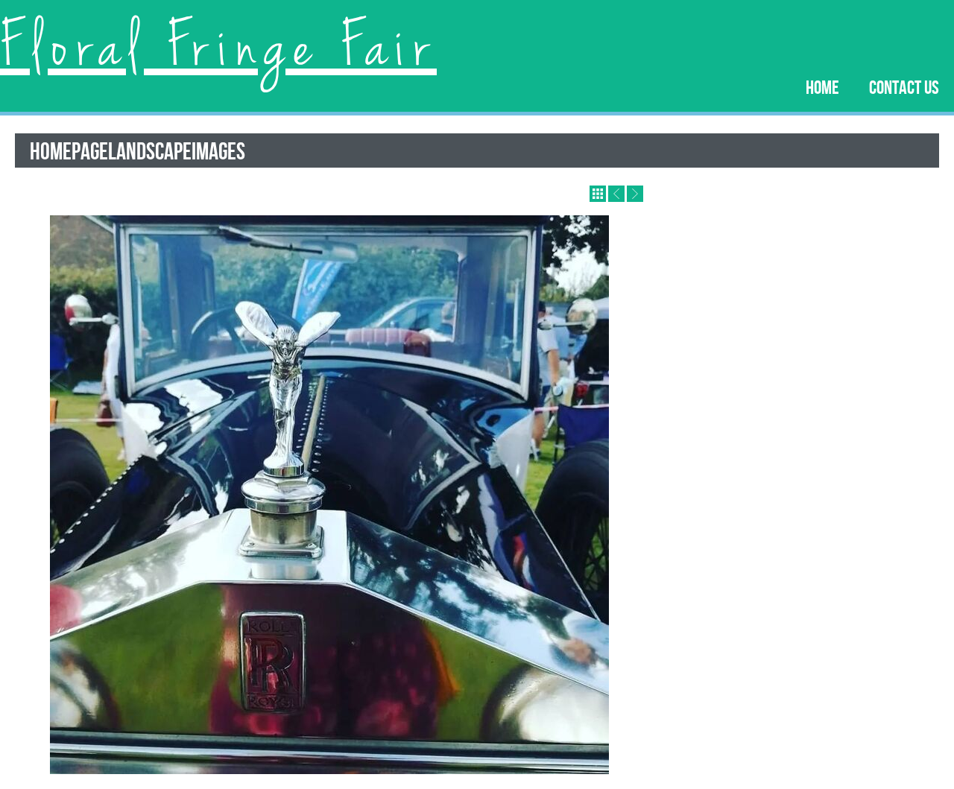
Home (822, 87)
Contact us (904, 87)
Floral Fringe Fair (218, 48)
